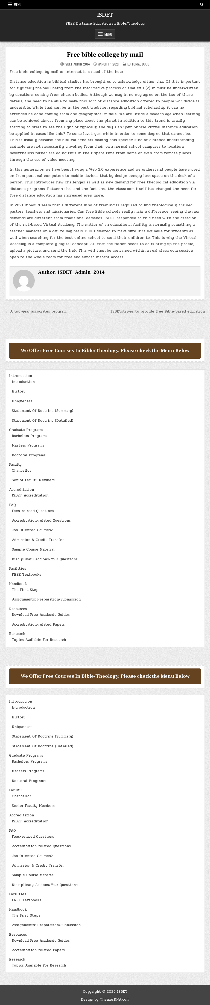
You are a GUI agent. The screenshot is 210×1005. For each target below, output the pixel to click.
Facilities (17, 568)
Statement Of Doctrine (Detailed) (42, 420)
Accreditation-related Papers (38, 624)
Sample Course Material (33, 549)
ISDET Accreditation (30, 495)
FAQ (12, 505)
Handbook (18, 584)
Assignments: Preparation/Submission (46, 599)
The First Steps (26, 590)
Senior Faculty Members (33, 480)
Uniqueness (22, 401)
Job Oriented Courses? (32, 530)
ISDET (105, 15)
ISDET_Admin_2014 (77, 64)
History (18, 391)
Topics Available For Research (39, 640)
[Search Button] (202, 5)
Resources (18, 609)
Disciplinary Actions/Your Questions (45, 559)
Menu (17, 4)
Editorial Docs (138, 64)
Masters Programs (28, 445)
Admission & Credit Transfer (38, 540)
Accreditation (21, 489)
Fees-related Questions (33, 511)
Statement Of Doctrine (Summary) (42, 411)
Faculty (15, 464)
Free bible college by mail (105, 54)
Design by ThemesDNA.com (105, 999)
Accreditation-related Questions (41, 520)
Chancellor (21, 470)
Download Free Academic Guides (41, 614)
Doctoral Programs (29, 455)
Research (17, 634)
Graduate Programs (26, 430)
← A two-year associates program (35, 311)
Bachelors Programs (29, 436)
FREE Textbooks (26, 574)
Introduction (20, 376)
